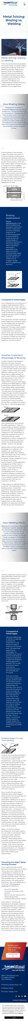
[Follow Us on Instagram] (22, 996)
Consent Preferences (20, 1000)
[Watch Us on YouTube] (25, 996)
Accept (14, 1017)
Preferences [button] (20, 1013)
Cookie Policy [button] (11, 1011)
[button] (24, 4)
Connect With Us (13, 955)
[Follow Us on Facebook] (16, 996)
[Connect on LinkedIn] (19, 996)
